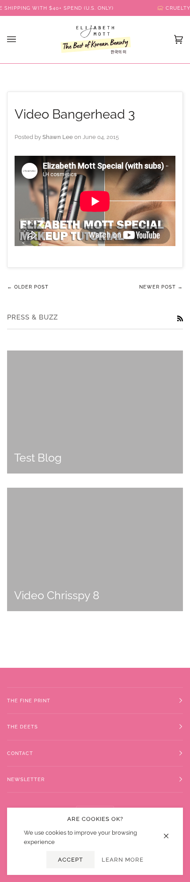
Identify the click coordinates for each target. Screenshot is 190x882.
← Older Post (28, 287)
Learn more (123, 859)
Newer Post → (161, 287)
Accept (70, 859)
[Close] (170, 832)
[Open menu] (20, 39)
